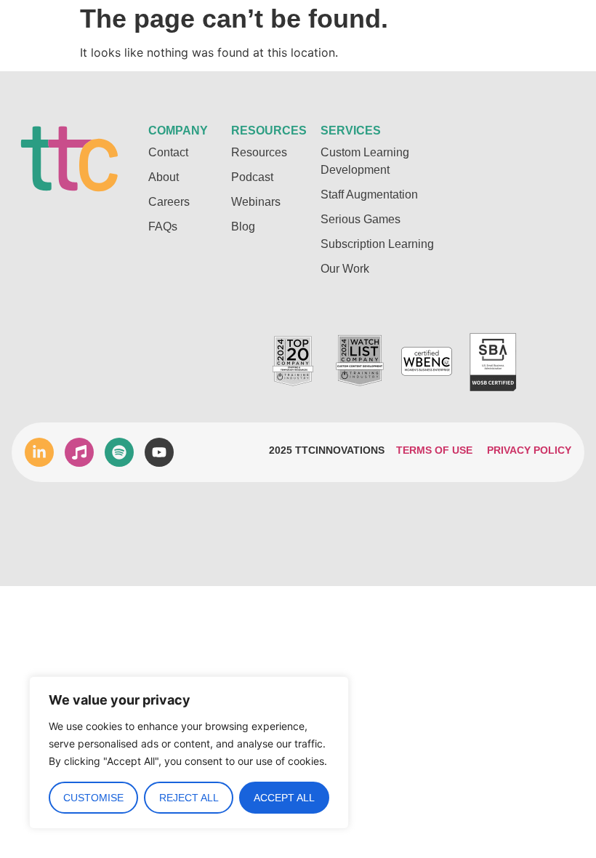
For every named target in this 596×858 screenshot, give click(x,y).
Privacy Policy (529, 450)
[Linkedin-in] (39, 452)
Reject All (189, 797)
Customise (93, 797)
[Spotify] (119, 452)
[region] (189, 752)
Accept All (284, 797)
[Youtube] (159, 452)
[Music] (79, 452)
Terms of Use (434, 450)
